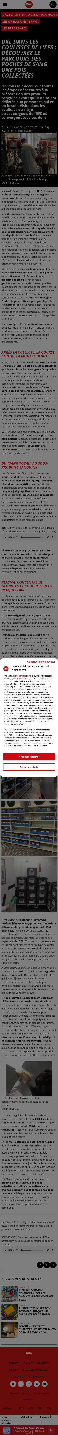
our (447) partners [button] (18, 675)
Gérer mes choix (29, 767)
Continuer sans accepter (41, 661)
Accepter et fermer (29, 756)
